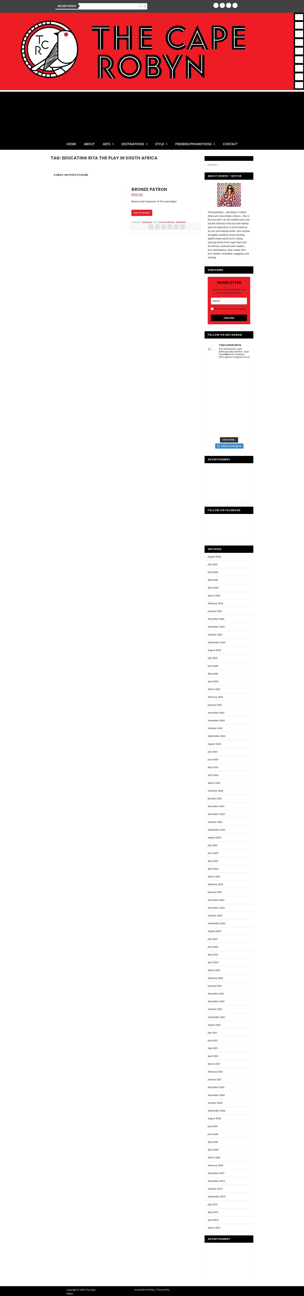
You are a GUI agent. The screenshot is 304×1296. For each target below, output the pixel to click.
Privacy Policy (163, 1289)
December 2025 (216, 618)
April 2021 (213, 1056)
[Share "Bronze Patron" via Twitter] (157, 226)
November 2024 (216, 720)
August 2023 (214, 837)
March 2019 (214, 1227)
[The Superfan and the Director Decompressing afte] (218, 368)
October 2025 (215, 634)
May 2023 (213, 860)
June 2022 (213, 946)
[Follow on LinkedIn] (235, 5)
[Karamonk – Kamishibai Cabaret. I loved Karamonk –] (239, 428)
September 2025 (216, 642)
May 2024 (213, 767)
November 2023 (216, 814)
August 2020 (214, 1118)
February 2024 (215, 790)
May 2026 (213, 579)
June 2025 (213, 665)
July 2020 (212, 1126)
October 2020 (215, 1102)
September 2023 (216, 829)
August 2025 (214, 650)
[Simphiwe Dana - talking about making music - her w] (239, 404)
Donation (147, 222)
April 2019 (213, 1219)
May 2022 (213, 954)
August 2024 (214, 743)
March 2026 (214, 595)
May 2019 (213, 1212)
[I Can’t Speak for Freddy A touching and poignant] (239, 380)
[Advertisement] (152, 114)
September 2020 (216, 1110)
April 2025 (213, 681)
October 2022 (215, 915)
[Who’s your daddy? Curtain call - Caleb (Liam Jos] (218, 380)
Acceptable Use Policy (144, 1289)
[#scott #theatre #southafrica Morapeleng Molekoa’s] (239, 368)
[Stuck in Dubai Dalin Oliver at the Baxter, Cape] (239, 416)
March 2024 (214, 782)
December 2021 (216, 993)
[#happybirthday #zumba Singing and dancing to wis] (218, 392)
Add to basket (141, 212)
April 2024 (213, 774)
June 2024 (213, 759)
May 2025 (213, 673)
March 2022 (214, 970)
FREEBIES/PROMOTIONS (193, 144)
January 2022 (215, 985)
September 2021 (216, 1017)
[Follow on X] (228, 5)
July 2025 (212, 657)
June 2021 (213, 1040)
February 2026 (215, 603)
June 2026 (213, 572)
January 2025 (215, 704)
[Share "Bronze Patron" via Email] (176, 226)
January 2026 (215, 611)
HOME (71, 144)
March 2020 (214, 1157)
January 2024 (215, 798)
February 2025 (215, 696)
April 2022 (213, 962)
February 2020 (215, 1165)
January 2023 (215, 892)
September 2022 (216, 923)
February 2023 (215, 884)
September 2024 (216, 735)
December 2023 (216, 806)
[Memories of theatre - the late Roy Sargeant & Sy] (218, 404)
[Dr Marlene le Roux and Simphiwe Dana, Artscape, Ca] (218, 416)
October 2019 (215, 1188)
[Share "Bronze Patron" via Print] (182, 226)
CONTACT (230, 144)
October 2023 (215, 821)
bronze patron (167, 222)
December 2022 (216, 899)
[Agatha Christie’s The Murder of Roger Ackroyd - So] (218, 428)
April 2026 (213, 587)
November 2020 (216, 1095)
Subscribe (229, 317)
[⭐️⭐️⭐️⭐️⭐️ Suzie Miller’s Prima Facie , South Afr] (239, 392)
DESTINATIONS (132, 144)
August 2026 (214, 556)
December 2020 (216, 1087)
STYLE (159, 144)
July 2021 (212, 1032)
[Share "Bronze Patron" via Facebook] (151, 226)
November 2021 (216, 1001)
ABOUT (89, 144)
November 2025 (216, 626)
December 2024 (216, 712)
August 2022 (214, 931)
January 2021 (215, 1079)
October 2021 (215, 1009)
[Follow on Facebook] (215, 5)
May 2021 (213, 1048)
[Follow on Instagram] (222, 5)
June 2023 (213, 853)
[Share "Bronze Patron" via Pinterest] (163, 226)
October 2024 (215, 728)
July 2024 (212, 751)
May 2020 (213, 1141)
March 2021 (214, 1063)
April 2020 (213, 1149)
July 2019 (212, 1204)
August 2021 (214, 1024)
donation (181, 222)
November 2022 (216, 907)
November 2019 (216, 1180)
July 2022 (212, 939)
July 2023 (212, 845)
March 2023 (214, 876)
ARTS (106, 144)
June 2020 (213, 1134)
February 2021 (215, 1071)
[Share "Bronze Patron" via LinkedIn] (170, 226)
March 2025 (214, 689)
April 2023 (213, 868)
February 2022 (215, 978)
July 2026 (212, 564)
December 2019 (216, 1173)
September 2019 (216, 1196)
